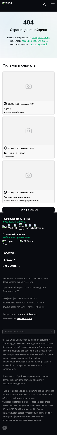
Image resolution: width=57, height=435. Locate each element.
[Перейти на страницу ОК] (16, 227)
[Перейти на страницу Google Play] (9, 242)
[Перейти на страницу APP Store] (26, 242)
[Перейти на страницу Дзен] (27, 227)
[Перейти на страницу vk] (4, 226)
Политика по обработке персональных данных (25, 376)
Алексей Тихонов (28, 314)
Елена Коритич (24, 318)
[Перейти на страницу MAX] (10, 227)
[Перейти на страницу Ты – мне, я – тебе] (28, 137)
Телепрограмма (28, 209)
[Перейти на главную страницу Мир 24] (7, 5)
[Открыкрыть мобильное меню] (53, 4)
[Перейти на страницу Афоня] (28, 93)
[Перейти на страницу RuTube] (33, 227)
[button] (9, 253)
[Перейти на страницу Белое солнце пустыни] (28, 181)
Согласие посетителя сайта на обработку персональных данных (23, 382)
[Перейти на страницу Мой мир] (21, 227)
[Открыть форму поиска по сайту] (45, 5)
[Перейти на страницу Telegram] (39, 227)
